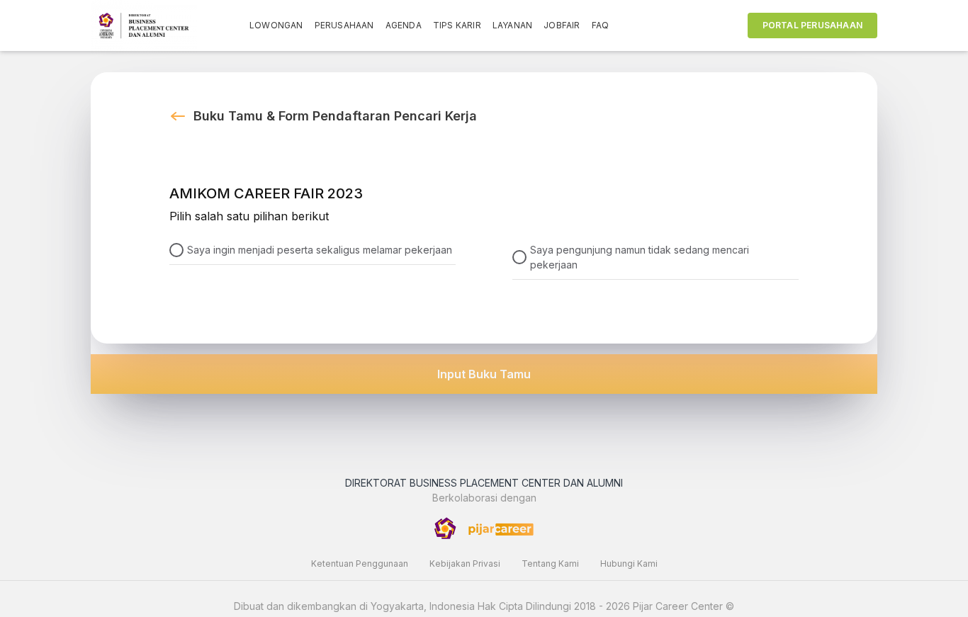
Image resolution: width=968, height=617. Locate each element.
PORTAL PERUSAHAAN (812, 25)
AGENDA (403, 25)
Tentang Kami (550, 563)
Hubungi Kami (629, 563)
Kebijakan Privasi (464, 563)
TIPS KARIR (457, 25)
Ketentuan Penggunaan (359, 563)
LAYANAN (512, 25)
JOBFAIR (562, 25)
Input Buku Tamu (484, 374)
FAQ (600, 25)
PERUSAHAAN (344, 25)
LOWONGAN (276, 25)
